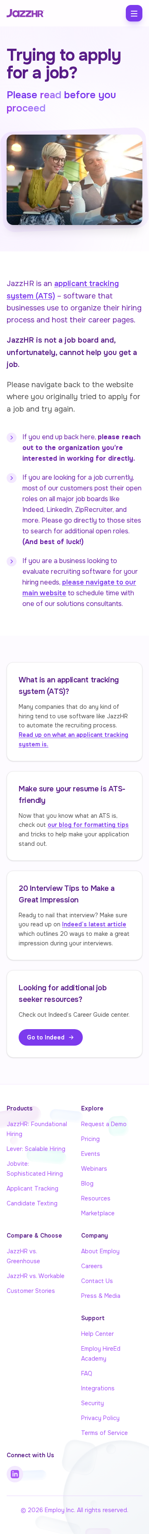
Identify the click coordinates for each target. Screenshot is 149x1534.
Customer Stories (31, 1291)
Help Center (97, 1334)
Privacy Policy (100, 1418)
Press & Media (100, 1296)
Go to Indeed (46, 1037)
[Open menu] (134, 13)
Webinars (94, 1168)
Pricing (90, 1139)
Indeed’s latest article (94, 924)
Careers (92, 1266)
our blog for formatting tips (88, 825)
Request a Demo (104, 1124)
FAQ (86, 1373)
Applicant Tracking (32, 1188)
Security (92, 1403)
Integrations (98, 1388)
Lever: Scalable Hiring (36, 1149)
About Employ (100, 1251)
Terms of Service (104, 1433)
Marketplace (98, 1213)
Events (90, 1154)
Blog (87, 1183)
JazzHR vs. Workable (36, 1276)
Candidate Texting (32, 1203)
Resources (96, 1198)
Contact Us (97, 1281)
